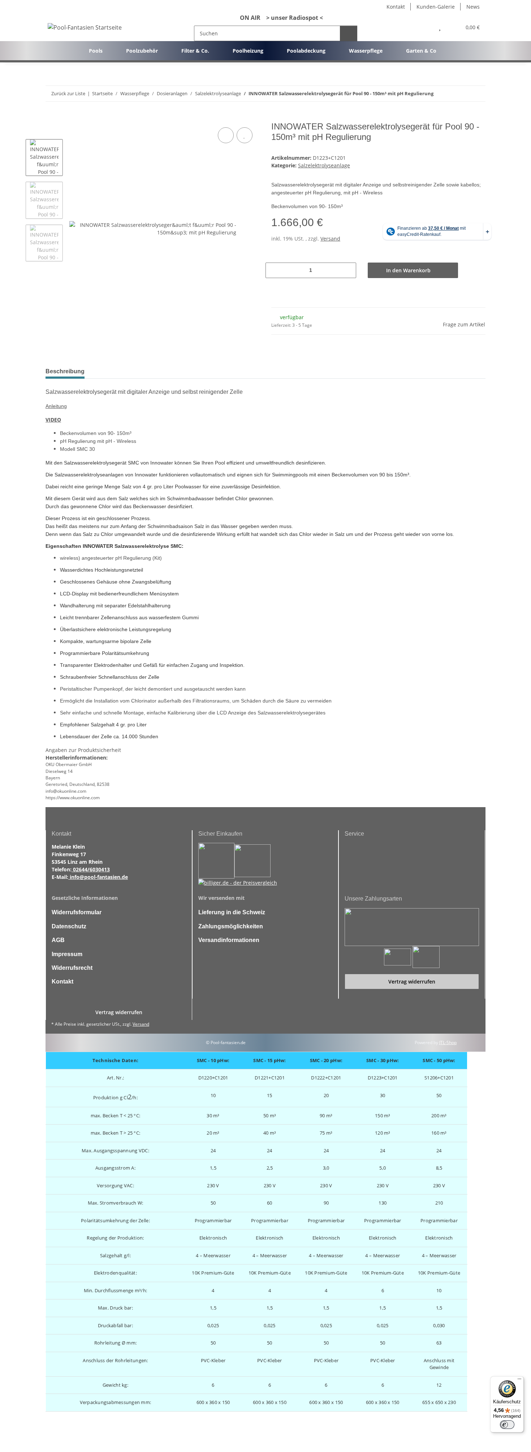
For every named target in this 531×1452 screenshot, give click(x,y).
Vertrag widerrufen (411, 981)
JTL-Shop (448, 1042)
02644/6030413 (91, 869)
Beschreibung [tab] (65, 371)
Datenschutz (69, 926)
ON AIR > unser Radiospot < (278, 18)
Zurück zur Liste (68, 93)
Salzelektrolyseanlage (324, 165)
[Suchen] (348, 33)
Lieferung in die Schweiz (231, 912)
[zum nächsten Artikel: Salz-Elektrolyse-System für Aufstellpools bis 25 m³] (477, 93)
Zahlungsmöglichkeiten (230, 926)
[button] (424, 27)
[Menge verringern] (274, 270)
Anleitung (56, 406)
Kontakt (396, 6)
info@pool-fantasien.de (98, 877)
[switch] (507, 1424)
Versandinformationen (228, 940)
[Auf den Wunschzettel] (244, 135)
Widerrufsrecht (72, 968)
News (473, 6)
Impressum (67, 954)
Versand (330, 238)
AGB (58, 940)
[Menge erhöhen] (347, 270)
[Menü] (519, 1380)
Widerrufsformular (77, 912)
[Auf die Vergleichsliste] (226, 135)
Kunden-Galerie (435, 6)
